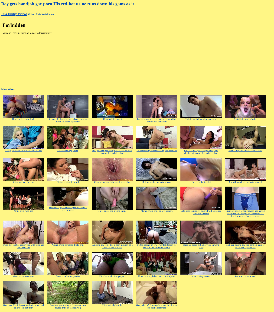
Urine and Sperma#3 (112, 119)
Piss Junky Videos (14, 14)
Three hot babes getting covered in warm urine (201, 246)
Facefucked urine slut (201, 182)
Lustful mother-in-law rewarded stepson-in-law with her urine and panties (156, 246)
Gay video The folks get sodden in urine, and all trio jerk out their (23, 306)
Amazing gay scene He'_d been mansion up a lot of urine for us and (112, 246)
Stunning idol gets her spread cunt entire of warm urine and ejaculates (68, 120)
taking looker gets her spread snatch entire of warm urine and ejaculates (112, 151)
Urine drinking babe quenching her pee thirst (157, 150)
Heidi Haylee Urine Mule (23, 119)
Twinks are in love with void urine (201, 119)
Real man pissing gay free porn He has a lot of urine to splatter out (245, 246)
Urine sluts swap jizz (23, 211)
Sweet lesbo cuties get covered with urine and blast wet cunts (23, 246)
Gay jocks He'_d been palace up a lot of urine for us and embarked (156, 306)
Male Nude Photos (45, 14)
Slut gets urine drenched (68, 182)
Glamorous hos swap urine (68, 276)
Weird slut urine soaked (245, 276)
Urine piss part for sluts (23, 182)
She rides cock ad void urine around (245, 182)
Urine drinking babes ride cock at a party (156, 276)
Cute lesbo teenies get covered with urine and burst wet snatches (201, 212)
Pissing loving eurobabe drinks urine (68, 245)
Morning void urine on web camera (157, 211)
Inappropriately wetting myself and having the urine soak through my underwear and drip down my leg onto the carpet (245, 213)
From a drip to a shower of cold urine (245, 150)
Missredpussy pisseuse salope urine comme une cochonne (68, 208)
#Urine (31, 14)
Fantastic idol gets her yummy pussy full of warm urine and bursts (156, 120)
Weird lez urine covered (23, 276)
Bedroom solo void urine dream (156, 182)
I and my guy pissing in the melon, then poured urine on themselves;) (68, 306)
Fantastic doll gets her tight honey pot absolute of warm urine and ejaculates (201, 151)
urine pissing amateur (201, 276)
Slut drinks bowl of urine (245, 119)
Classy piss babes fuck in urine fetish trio (23, 150)
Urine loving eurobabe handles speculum (112, 182)
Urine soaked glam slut (112, 305)
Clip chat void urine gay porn (112, 276)
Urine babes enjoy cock (67, 150)
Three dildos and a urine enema (112, 211)
